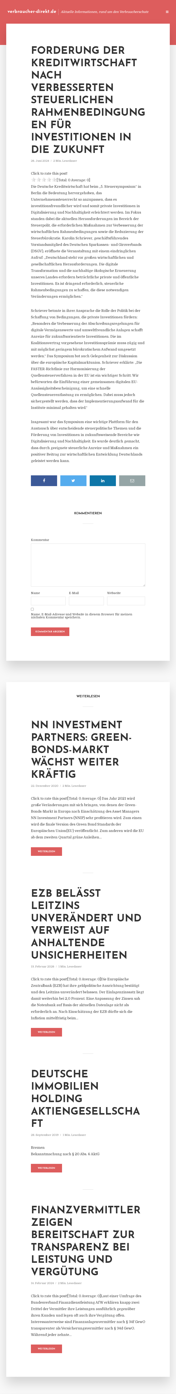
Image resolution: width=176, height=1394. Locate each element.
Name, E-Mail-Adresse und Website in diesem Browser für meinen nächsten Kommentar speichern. (81, 616)
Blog (78, 12)
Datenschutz (150, 12)
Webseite (114, 593)
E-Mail (74, 593)
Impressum (127, 12)
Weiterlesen (46, 851)
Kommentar (40, 539)
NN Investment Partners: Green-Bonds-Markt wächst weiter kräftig (81, 750)
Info (91, 12)
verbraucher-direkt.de (32, 11)
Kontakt (107, 12)
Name (35, 593)
